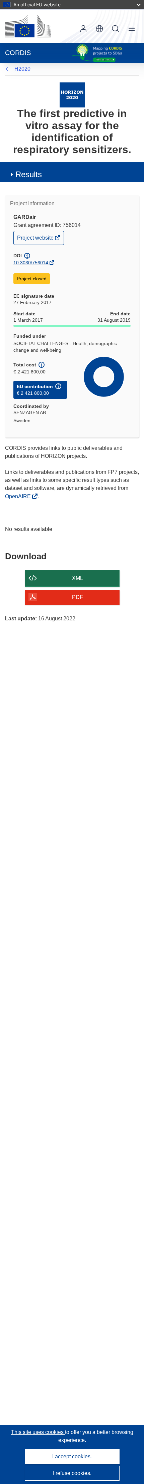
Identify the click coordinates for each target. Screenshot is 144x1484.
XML (77, 578)
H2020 (22, 69)
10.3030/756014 (30, 262)
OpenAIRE (18, 496)
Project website (36, 239)
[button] (99, 28)
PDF (77, 597)
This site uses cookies (38, 1432)
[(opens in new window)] (28, 26)
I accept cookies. (72, 1456)
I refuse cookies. (72, 1473)
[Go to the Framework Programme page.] (72, 94)
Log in (83, 28)
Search (115, 28)
